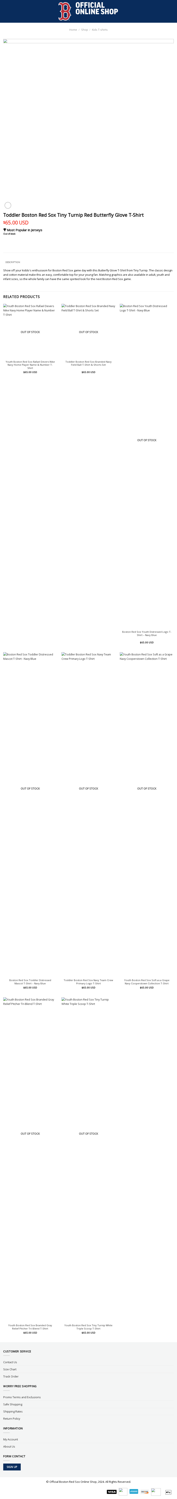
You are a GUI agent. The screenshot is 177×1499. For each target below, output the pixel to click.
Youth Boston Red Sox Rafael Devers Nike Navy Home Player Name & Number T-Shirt (30, 365)
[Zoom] (8, 205)
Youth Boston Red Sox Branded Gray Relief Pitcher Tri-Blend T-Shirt (30, 1327)
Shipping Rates (13, 1411)
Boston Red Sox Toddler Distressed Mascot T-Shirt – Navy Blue (30, 982)
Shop (84, 30)
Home (73, 30)
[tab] (12, 262)
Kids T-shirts (100, 30)
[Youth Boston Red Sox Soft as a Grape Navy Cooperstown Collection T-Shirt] (147, 814)
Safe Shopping (12, 1404)
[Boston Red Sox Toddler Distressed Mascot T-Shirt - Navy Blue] (30, 814)
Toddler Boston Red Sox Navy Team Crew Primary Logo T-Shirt (88, 982)
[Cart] (171, 11)
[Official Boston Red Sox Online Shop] (88, 11)
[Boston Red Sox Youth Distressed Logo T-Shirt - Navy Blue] (147, 466)
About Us (9, 1446)
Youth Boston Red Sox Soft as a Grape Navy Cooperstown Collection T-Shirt (146, 982)
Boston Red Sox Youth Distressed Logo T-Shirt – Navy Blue (146, 633)
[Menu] (5, 11)
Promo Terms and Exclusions (22, 1397)
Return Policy (11, 1419)
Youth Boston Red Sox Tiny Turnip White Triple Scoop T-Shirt (88, 1327)
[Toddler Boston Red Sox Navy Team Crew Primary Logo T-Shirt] (88, 814)
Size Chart (9, 1369)
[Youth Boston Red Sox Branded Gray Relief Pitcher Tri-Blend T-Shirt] (30, 1159)
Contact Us (10, 1362)
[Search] (164, 11)
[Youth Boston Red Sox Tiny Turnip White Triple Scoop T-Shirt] (88, 1159)
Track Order (11, 1376)
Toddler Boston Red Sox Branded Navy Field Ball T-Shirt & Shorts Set (88, 363)
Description (12, 262)
